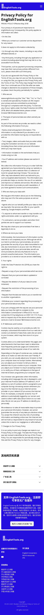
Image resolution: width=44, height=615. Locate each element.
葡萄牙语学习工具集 (8, 582)
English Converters (29, 553)
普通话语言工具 (9, 471)
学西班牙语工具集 (7, 579)
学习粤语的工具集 (7, 586)
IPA (23, 558)
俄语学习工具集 (7, 569)
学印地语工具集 (7, 577)
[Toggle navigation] (41, 6)
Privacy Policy (26, 604)
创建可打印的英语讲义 (9, 549)
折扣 (3, 552)
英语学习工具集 (9, 466)
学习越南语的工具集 (8, 572)
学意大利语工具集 (7, 591)
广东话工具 (7, 477)
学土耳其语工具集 (7, 574)
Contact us (23, 606)
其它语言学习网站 (9, 482)
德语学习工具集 (7, 584)
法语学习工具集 (7, 589)
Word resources (28, 555)
